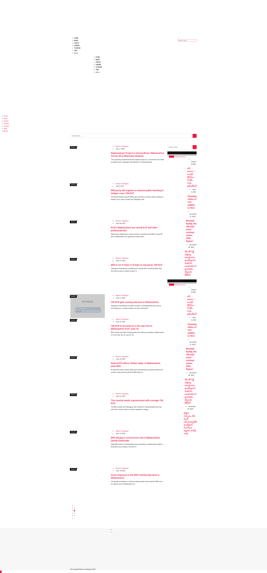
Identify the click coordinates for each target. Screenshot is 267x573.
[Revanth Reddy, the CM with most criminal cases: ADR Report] (176, 219)
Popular (176, 157)
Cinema (76, 45)
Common (182, 157)
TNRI (75, 50)
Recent (171, 157)
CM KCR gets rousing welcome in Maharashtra (135, 302)
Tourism (77, 48)
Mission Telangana (122, 146)
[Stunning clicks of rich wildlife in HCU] (177, 198)
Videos (76, 43)
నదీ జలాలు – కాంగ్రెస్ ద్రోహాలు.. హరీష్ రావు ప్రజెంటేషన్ (192, 177)
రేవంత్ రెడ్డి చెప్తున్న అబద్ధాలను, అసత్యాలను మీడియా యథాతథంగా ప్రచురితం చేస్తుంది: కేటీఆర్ (191, 263)
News (76, 40)
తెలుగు (76, 53)
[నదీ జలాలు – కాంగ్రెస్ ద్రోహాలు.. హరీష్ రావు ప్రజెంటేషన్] (177, 168)
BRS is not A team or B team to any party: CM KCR (136, 265)
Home (76, 38)
